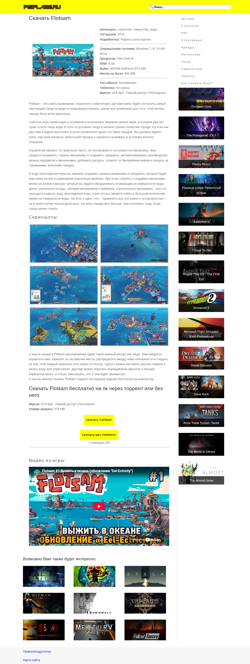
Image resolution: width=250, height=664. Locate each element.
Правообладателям (37, 651)
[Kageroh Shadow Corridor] (44, 630)
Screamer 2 (201, 307)
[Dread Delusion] (201, 358)
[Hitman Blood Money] (44, 603)
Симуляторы (192, 68)
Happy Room (201, 164)
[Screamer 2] (201, 300)
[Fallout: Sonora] (145, 630)
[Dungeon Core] (201, 99)
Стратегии (190, 26)
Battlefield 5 (201, 221)
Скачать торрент (99, 420)
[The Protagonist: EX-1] (201, 127)
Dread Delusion (201, 365)
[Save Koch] (201, 387)
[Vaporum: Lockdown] (145, 603)
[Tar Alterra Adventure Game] (44, 576)
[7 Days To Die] (201, 243)
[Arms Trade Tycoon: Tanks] (201, 415)
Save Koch (201, 394)
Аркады (187, 47)
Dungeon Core (201, 106)
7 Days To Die (201, 250)
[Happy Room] (201, 156)
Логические (191, 54)
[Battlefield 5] (201, 214)
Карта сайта (31, 660)
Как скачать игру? (197, 83)
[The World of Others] (201, 444)
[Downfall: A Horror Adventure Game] (94, 603)
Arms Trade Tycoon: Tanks (201, 422)
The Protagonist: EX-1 (201, 135)
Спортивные (191, 40)
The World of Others (201, 451)
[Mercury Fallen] (94, 630)
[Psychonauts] (94, 576)
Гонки (186, 61)
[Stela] (145, 576)
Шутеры (188, 18)
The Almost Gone (201, 480)
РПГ (184, 33)
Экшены (188, 76)
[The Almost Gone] (201, 473)
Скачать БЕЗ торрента (99, 435)
